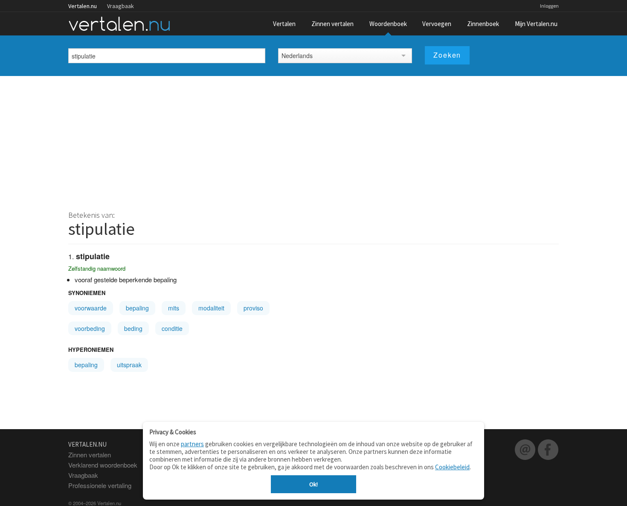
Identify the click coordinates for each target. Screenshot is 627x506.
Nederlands (297, 55)
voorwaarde (91, 308)
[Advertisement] (313, 140)
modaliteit (211, 308)
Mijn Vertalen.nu (536, 24)
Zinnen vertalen (332, 24)
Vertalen (284, 24)
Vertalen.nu (82, 6)
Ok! (313, 484)
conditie (172, 328)
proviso (253, 308)
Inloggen (549, 6)
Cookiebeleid (452, 467)
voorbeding (90, 328)
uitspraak (129, 364)
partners (192, 444)
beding (133, 328)
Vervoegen (436, 24)
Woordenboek (388, 24)
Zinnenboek (483, 24)
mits (173, 308)
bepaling (137, 308)
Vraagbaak (120, 6)
